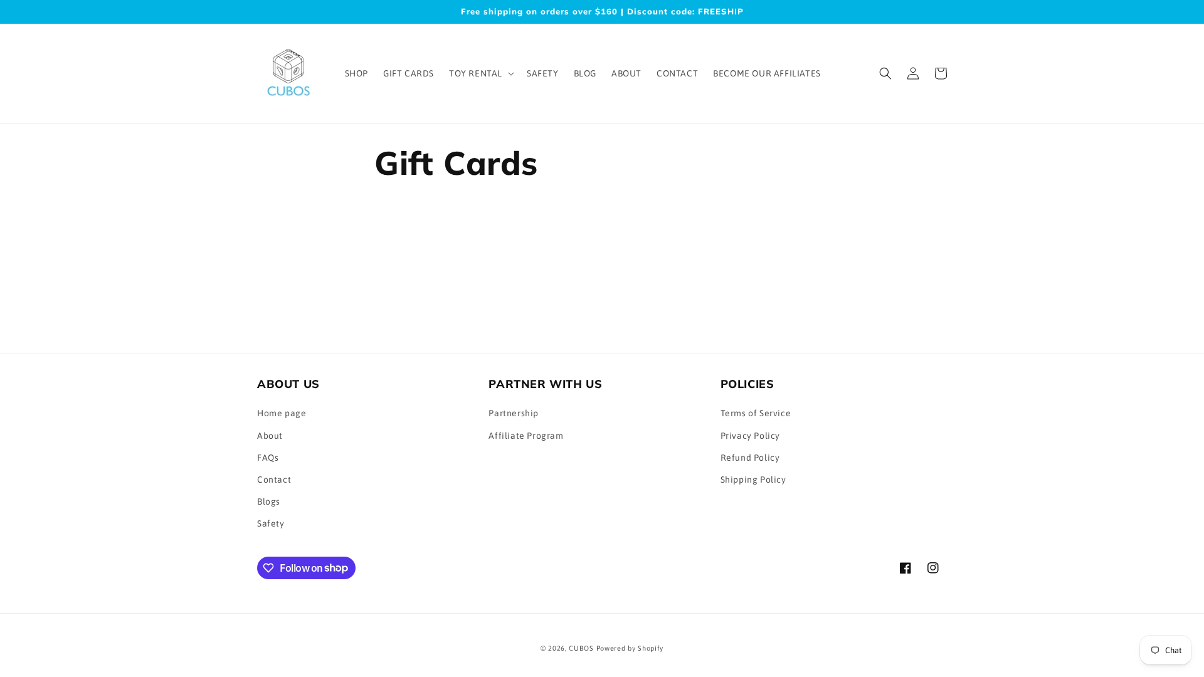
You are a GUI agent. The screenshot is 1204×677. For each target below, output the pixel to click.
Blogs (268, 501)
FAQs (267, 458)
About (270, 436)
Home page (281, 413)
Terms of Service (756, 413)
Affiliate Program (525, 436)
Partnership (513, 413)
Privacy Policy (750, 436)
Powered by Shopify (630, 648)
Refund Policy (750, 458)
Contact (274, 480)
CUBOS (581, 648)
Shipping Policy (753, 480)
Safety (271, 523)
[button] (480, 73)
